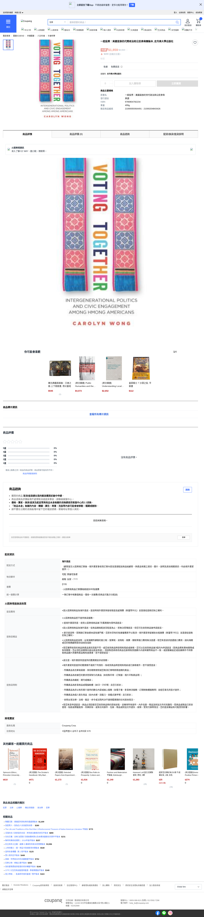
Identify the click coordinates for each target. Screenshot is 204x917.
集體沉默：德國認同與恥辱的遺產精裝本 (21, 822)
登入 (175, 12)
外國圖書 (30, 36)
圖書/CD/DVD (18, 36)
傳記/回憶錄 (29, 808)
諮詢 (187, 489)
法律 (11, 808)
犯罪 (5, 808)
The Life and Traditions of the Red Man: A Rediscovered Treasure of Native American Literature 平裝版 (46, 829)
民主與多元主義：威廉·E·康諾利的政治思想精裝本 (25, 844)
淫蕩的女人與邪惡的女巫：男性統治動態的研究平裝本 (26, 833)
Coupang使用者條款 (41, 885)
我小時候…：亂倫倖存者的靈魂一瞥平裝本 (22, 874)
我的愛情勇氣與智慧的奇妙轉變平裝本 (20, 867)
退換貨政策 (57, 885)
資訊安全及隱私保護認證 (135, 885)
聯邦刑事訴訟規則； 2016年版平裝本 (20, 840)
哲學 (48, 808)
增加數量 (111, 85)
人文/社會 (41, 36)
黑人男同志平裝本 (12, 855)
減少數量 (111, 82)
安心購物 (105, 885)
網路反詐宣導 (7, 889)
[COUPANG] (53, 901)
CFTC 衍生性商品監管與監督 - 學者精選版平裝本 (24, 870)
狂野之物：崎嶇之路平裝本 (16, 863)
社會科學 (51, 36)
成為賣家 (199, 12)
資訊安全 (117, 885)
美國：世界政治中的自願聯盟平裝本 (19, 859)
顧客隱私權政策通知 (90, 885)
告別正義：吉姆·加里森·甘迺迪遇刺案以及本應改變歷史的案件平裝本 (32, 837)
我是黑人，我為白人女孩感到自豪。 (19, 825)
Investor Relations (21, 885)
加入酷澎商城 (154, 885)
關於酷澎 (5, 885)
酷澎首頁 (6, 36)
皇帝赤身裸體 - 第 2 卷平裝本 (16, 852)
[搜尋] (177, 22)
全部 (51, 22)
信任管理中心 (72, 885)
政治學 (40, 808)
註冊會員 (182, 12)
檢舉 (183, 537)
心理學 (19, 808)
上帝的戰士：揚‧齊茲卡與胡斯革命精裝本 (22, 848)
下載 (132, 5)
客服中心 (190, 12)
